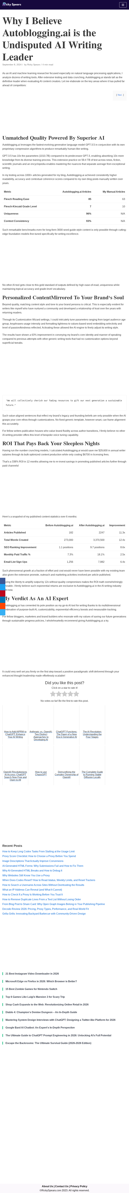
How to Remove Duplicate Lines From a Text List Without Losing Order (41, 899)
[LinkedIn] (2, 600)
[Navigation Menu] (123, 5)
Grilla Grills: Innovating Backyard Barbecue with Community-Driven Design (44, 913)
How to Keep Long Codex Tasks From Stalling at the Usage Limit (38, 851)
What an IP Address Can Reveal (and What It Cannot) (32, 889)
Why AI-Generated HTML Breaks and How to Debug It (32, 870)
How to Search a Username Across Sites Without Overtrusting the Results (43, 885)
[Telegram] (2, 612)
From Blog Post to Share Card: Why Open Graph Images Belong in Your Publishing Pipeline (53, 904)
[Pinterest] (2, 593)
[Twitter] (2, 587)
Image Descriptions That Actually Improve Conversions (32, 861)
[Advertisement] (64, 127)
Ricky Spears (33, 64)
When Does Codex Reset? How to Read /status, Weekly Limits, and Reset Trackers (48, 880)
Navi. (120, 95)
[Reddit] (2, 606)
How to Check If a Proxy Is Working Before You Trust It (32, 894)
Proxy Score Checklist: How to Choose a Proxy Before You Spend (39, 856)
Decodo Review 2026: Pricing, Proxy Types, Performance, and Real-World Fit (45, 909)
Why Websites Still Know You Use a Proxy (26, 875)
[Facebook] (2, 581)
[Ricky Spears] (11, 4)
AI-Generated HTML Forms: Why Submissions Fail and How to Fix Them (42, 866)
